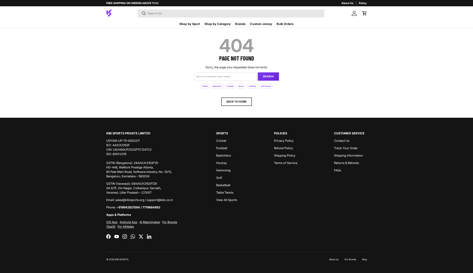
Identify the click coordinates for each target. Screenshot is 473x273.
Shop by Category (218, 24)
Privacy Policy (284, 141)
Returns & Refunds (346, 163)
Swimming (223, 170)
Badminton (217, 86)
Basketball (223, 185)
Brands (240, 24)
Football (230, 86)
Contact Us (341, 141)
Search (268, 76)
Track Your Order (346, 148)
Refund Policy (283, 148)
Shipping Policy (284, 155)
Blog (364, 259)
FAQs (337, 170)
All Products (266, 86)
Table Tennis (224, 192)
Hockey (221, 163)
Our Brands (350, 259)
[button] (364, 13)
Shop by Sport (189, 24)
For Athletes (126, 226)
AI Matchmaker (149, 222)
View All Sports (226, 200)
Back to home (237, 101)
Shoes (241, 86)
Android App (128, 222)
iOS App (112, 222)
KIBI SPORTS (121, 259)
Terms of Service (285, 163)
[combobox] (231, 13)
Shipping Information (348, 155)
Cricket (205, 86)
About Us (347, 3)
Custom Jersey (261, 24)
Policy (363, 3)
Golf (219, 178)
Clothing (252, 86)
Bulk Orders (285, 24)
